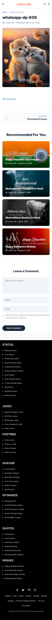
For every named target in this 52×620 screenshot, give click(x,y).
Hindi (15, 596)
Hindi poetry (10, 440)
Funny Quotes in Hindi (13, 424)
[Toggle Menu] (3, 4)
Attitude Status (11, 350)
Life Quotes (9, 534)
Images (11, 601)
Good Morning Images (14, 505)
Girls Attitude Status (13, 379)
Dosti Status (10, 375)
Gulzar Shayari (10, 448)
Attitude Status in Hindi (14, 371)
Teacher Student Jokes (14, 412)
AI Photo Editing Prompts (25, 601)
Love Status (9, 355)
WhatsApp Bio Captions (14, 554)
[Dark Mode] (49, 4)
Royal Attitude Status (13, 363)
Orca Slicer (26, 605)
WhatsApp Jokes (12, 420)
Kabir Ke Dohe (10, 452)
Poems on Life (10, 444)
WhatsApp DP (10, 501)
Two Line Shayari (11, 481)
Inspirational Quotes (13, 367)
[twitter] (23, 590)
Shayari (36, 596)
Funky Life (24, 4)
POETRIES (9, 434)
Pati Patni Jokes (11, 416)
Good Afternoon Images (14, 509)
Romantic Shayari (12, 473)
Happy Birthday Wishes (14, 566)
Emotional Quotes (12, 542)
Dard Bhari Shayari (12, 477)
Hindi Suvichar (10, 395)
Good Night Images (13, 517)
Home (4, 12)
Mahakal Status (11, 391)
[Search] (45, 4)
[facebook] (17, 590)
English (8, 596)
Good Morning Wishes (14, 570)
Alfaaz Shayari (10, 485)
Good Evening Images (14, 513)
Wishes (44, 596)
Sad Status (9, 387)
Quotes (28, 596)
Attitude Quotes (11, 546)
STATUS (7, 344)
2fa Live (41, 601)
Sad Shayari (9, 489)
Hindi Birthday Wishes (13, 578)
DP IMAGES (10, 495)
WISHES (7, 560)
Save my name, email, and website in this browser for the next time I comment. (27, 316)
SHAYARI (8, 463)
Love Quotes (10, 538)
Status (21, 596)
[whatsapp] (34, 590)
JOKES (7, 406)
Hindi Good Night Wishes (15, 574)
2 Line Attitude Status (13, 383)
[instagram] (29, 590)
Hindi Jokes (9, 428)
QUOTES (8, 528)
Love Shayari (10, 469)
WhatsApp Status (12, 359)
